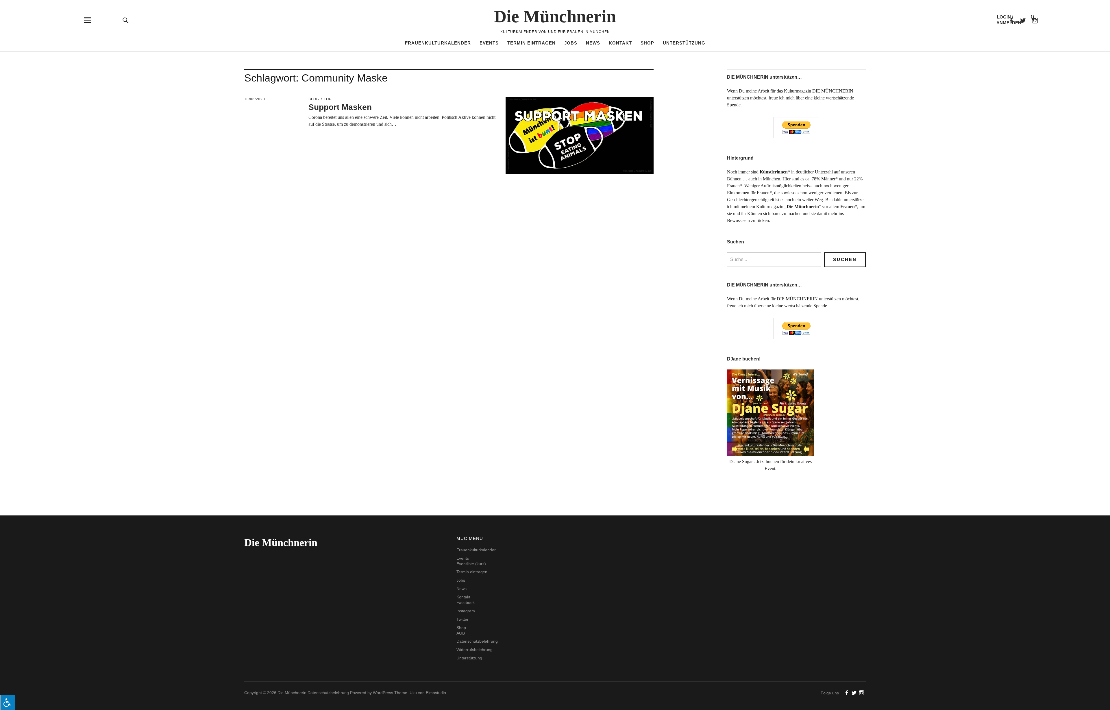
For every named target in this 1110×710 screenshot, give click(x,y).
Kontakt (620, 42)
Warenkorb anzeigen (1028, 17)
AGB (460, 633)
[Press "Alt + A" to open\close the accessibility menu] (7, 702)
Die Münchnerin (555, 16)
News (593, 42)
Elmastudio (436, 692)
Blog (313, 99)
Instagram (465, 611)
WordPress (383, 692)
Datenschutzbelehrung (477, 641)
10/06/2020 (254, 99)
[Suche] (126, 20)
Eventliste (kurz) (471, 563)
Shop (647, 42)
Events (489, 42)
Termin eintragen (531, 42)
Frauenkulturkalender (438, 42)
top (328, 99)
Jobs (570, 42)
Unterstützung (684, 42)
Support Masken (340, 107)
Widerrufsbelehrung (474, 649)
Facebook (1011, 20)
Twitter (462, 619)
